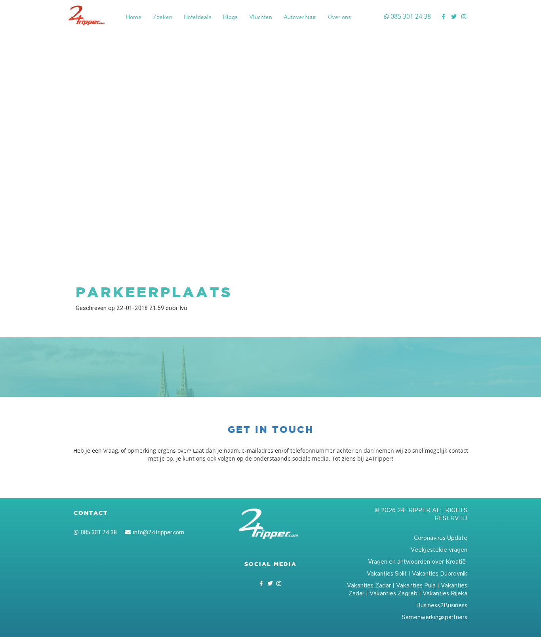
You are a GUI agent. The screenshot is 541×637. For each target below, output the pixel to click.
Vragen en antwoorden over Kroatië (417, 561)
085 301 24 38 (97, 532)
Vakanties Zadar (369, 585)
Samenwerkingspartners (434, 617)
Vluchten (260, 17)
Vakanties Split (387, 573)
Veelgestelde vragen (439, 550)
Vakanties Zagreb (393, 593)
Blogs (230, 17)
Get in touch (271, 429)
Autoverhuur (300, 17)
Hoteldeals (197, 17)
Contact (91, 513)
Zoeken (162, 17)
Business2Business (441, 605)
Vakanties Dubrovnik (439, 573)
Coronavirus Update (440, 538)
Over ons (339, 17)
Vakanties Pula (416, 585)
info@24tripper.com (157, 532)
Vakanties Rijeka (445, 593)
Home (133, 17)
